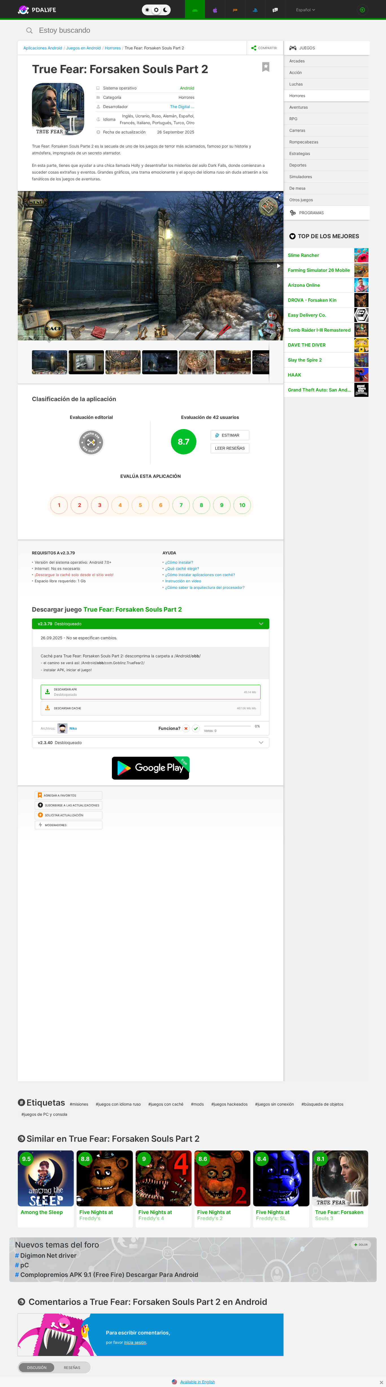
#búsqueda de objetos (322, 1104)
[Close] (381, 1382)
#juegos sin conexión (274, 1104)
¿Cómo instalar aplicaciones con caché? (200, 574)
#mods (197, 1104)
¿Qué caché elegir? (182, 568)
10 (242, 505)
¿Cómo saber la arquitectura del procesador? (205, 587)
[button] (278, 196)
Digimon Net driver (46, 1255)
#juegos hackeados (229, 1104)
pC (22, 1265)
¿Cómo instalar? (179, 562)
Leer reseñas (230, 448)
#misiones (79, 1104)
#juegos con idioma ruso (118, 1104)
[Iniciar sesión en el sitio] (362, 10)
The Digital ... (182, 106)
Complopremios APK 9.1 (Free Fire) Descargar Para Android (106, 1274)
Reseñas (72, 1368)
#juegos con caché (165, 1104)
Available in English (197, 1381)
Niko (73, 728)
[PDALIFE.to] (35, 10)
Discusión (36, 1368)
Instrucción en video (183, 581)
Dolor (363, 1244)
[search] (182, 30)
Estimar (230, 435)
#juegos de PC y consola (44, 1114)
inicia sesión (135, 1342)
